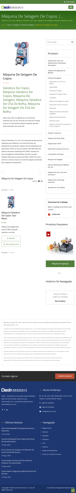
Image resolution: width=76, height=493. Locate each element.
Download (56, 214)
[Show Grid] (39, 181)
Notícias (45, 447)
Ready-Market (70, 488)
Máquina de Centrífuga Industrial (56, 181)
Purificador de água (55, 91)
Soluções (45, 435)
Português (70, 2)
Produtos (45, 439)
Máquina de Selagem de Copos (47, 25)
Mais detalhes (60, 301)
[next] (40, 172)
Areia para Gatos (54, 121)
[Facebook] (2, 410)
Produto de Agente (27, 25)
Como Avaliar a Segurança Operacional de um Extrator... (18, 472)
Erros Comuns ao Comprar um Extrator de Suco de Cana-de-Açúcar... (17, 451)
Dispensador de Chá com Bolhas (57, 83)
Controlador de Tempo (56, 154)
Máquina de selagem (55, 159)
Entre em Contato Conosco (51, 454)
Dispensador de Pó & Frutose (58, 104)
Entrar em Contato (55, 360)
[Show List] (41, 181)
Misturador (52, 108)
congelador (52, 98)
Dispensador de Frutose (20, 360)
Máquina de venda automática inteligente (58, 113)
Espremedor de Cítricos (28, 357)
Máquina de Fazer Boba (56, 138)
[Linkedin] (7, 410)
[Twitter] (4, 410)
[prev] (3, 172)
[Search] (72, 42)
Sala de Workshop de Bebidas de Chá (58, 166)
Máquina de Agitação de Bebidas (56, 72)
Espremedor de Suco (57, 357)
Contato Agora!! (65, 376)
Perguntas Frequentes (49, 450)
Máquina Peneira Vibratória (57, 117)
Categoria (16, 25)
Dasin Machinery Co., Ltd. (23, 488)
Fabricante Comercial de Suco (58, 149)
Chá (43, 443)
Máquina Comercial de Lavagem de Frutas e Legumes (60, 125)
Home (9, 25)
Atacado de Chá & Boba (56, 187)
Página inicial (46, 428)
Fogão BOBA (53, 87)
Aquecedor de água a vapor (58, 94)
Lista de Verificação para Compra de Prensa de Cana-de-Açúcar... (17, 440)
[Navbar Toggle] (70, 7)
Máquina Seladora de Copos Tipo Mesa (10, 215)
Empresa (45, 432)
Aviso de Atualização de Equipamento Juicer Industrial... (17, 429)
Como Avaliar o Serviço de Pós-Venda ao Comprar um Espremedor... (16, 461)
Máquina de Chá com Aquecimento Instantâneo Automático (57, 63)
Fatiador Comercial (54, 133)
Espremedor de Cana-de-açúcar (43, 357)
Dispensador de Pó (54, 143)
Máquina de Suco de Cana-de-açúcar (57, 173)
